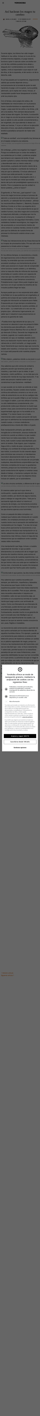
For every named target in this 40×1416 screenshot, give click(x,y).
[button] (20, 701)
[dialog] (20, 708)
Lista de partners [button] (27, 717)
